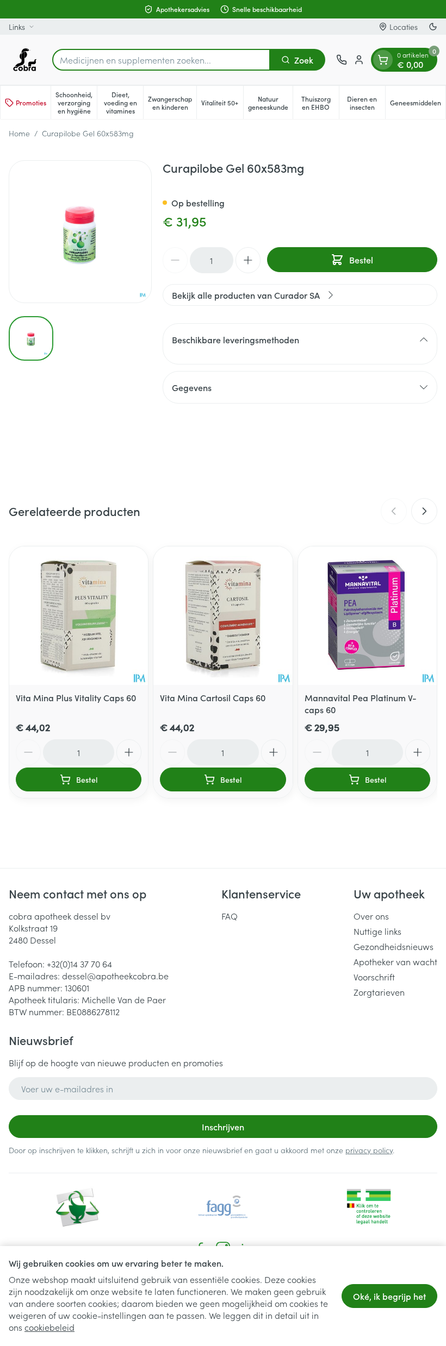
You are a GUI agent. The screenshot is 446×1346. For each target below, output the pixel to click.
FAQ (229, 916)
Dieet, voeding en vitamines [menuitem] (123, 102)
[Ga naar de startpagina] (25, 59)
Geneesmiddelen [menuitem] (417, 104)
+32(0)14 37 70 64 (79, 964)
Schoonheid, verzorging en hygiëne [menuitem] (76, 102)
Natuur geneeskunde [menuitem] (270, 102)
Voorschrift (374, 977)
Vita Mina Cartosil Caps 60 (212, 697)
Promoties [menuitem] (31, 102)
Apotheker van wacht (395, 961)
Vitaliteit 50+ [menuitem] (222, 104)
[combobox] (161, 60)
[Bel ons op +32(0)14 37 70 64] (341, 59)
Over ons (371, 916)
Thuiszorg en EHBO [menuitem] (320, 102)
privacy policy (369, 1149)
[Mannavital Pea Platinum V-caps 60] (367, 615)
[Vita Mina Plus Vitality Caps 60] (78, 615)
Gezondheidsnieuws (393, 946)
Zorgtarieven (379, 992)
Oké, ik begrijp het (389, 1296)
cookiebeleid (49, 1327)
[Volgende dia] (424, 511)
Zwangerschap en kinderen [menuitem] (172, 102)
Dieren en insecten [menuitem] (366, 102)
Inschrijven (223, 1127)
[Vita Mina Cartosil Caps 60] (222, 615)
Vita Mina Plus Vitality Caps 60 (76, 697)
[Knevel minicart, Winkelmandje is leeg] (383, 60)
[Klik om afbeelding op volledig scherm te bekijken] (80, 232)
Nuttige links (377, 931)
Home (19, 133)
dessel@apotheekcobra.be (115, 976)
